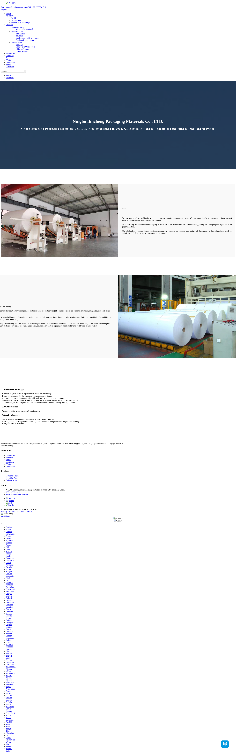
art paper (19, 45)
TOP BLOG (14, 511)
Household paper (17, 27)
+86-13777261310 (13, 492)
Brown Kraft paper (23, 51)
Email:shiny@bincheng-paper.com (14, 7)
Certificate (15, 18)
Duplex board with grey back (27, 38)
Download (10, 67)
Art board (19, 36)
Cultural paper (16, 42)
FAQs (8, 60)
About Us (10, 16)
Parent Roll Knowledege (20, 22)
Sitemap (4, 511)
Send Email (5, 516)
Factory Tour (16, 20)
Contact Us (10, 62)
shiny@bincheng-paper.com (17, 494)
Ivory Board (20, 33)
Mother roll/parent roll (24, 29)
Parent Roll (10, 53)
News (8, 58)
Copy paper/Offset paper (25, 47)
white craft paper (22, 49)
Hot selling (10, 56)
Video (8, 64)
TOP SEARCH (26, 511)
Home (8, 14)
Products (9, 25)
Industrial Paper (17, 31)
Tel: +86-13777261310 (37, 7)
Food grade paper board (25, 40)
